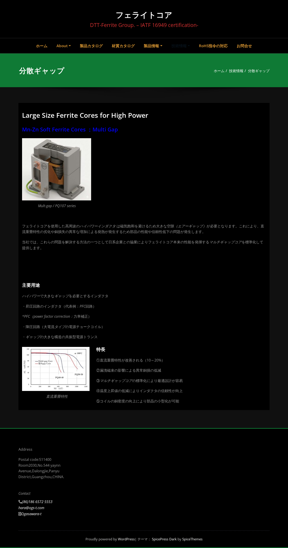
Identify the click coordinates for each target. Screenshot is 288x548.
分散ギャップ (259, 70)
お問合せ (244, 45)
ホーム (41, 45)
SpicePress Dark (164, 539)
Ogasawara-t (31, 513)
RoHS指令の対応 (213, 45)
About (62, 45)
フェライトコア (144, 14)
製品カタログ (91, 45)
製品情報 (151, 45)
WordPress (126, 539)
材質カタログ (123, 45)
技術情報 (179, 45)
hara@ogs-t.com (31, 507)
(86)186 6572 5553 (37, 501)
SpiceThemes (191, 539)
